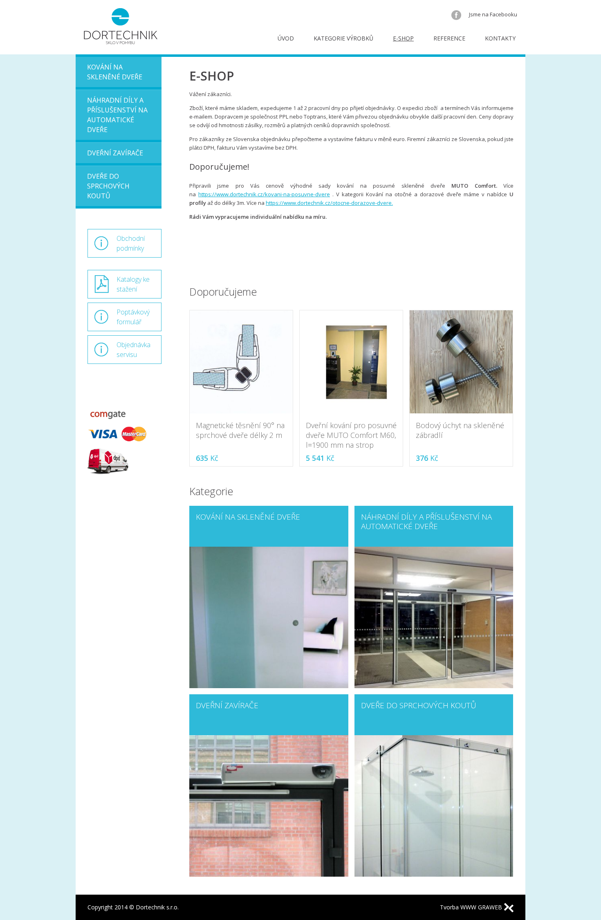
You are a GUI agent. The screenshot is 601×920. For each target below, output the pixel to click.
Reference (449, 38)
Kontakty (500, 38)
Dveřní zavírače (115, 152)
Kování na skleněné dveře (114, 72)
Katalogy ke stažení (133, 284)
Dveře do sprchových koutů (108, 186)
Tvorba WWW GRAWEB (472, 907)
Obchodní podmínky (131, 243)
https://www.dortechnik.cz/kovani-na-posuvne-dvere (264, 194)
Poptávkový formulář (133, 316)
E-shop (403, 38)
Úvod (286, 38)
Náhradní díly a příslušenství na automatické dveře (117, 115)
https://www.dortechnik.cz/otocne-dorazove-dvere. (329, 202)
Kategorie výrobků (343, 38)
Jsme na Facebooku (492, 14)
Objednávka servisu (133, 349)
